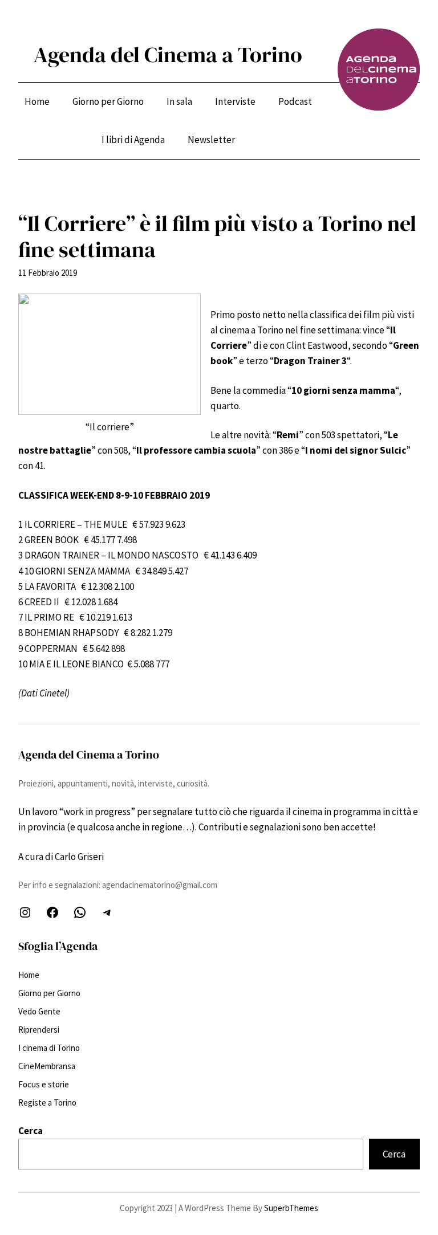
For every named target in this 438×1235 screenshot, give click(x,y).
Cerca (30, 1130)
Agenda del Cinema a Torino (168, 55)
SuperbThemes (291, 1208)
